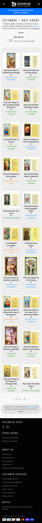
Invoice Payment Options (12, 482)
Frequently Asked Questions (13, 468)
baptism (36, 26)
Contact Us (6, 454)
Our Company (7, 461)
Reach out (31, 407)
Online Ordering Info (10, 479)
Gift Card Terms (8, 458)
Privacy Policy (7, 496)
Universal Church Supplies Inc (17, 516)
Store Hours (7, 465)
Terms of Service (8, 493)
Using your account (9, 486)
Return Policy (7, 489)
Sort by (21, 32)
